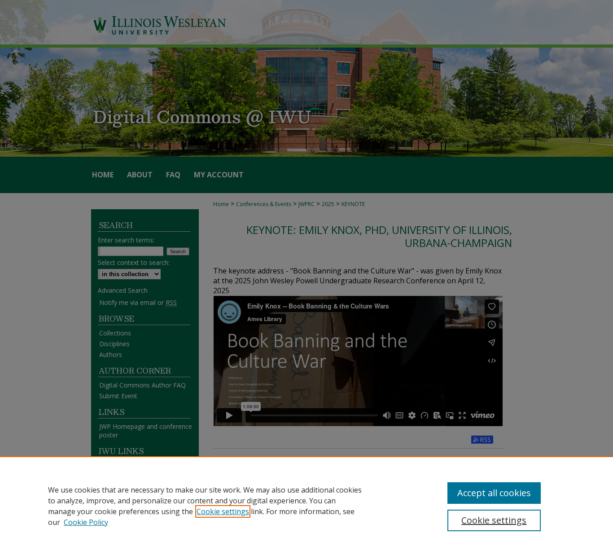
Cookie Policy (86, 522)
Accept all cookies (494, 493)
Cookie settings (223, 511)
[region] (306, 505)
